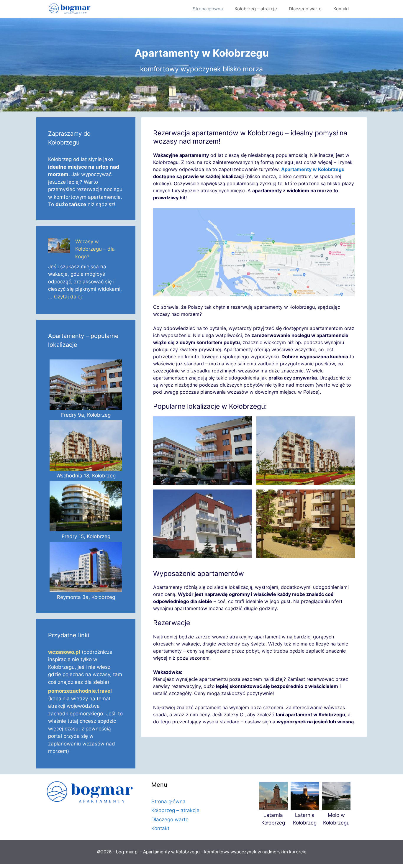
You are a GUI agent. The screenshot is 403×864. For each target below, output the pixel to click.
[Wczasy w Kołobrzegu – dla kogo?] (59, 246)
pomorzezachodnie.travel (80, 691)
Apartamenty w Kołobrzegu (313, 169)
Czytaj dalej (68, 297)
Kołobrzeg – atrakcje (256, 9)
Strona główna (208, 9)
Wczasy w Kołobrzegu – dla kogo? (95, 249)
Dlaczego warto (305, 9)
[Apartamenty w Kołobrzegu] (71, 9)
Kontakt (341, 9)
